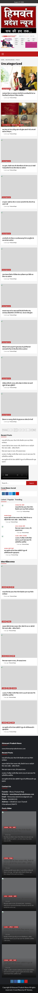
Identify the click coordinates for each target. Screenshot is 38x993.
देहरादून (9, 515)
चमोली (23, 505)
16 (31, 430)
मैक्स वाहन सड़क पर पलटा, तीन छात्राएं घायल (13, 451)
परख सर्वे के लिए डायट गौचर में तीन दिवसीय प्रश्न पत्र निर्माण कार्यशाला (17, 441)
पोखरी (12, 548)
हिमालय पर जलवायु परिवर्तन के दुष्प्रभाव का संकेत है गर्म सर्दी (17, 419)
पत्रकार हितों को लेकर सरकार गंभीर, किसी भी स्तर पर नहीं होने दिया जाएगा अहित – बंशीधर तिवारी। (18, 447)
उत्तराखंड (17, 505)
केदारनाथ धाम (14, 125)
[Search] (35, 54)
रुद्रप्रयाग (21, 125)
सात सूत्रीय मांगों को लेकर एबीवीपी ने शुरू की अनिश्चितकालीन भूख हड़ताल (19, 461)
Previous (5, 430)
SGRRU (17, 535)
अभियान (21, 535)
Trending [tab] (18, 499)
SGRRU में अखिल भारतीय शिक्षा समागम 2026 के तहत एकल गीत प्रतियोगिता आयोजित (18, 455)
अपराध (16, 526)
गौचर (20, 505)
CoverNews (17, 990)
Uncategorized (6, 88)
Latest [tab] (3, 499)
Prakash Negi (13, 97)
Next (34, 430)
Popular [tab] (10, 499)
